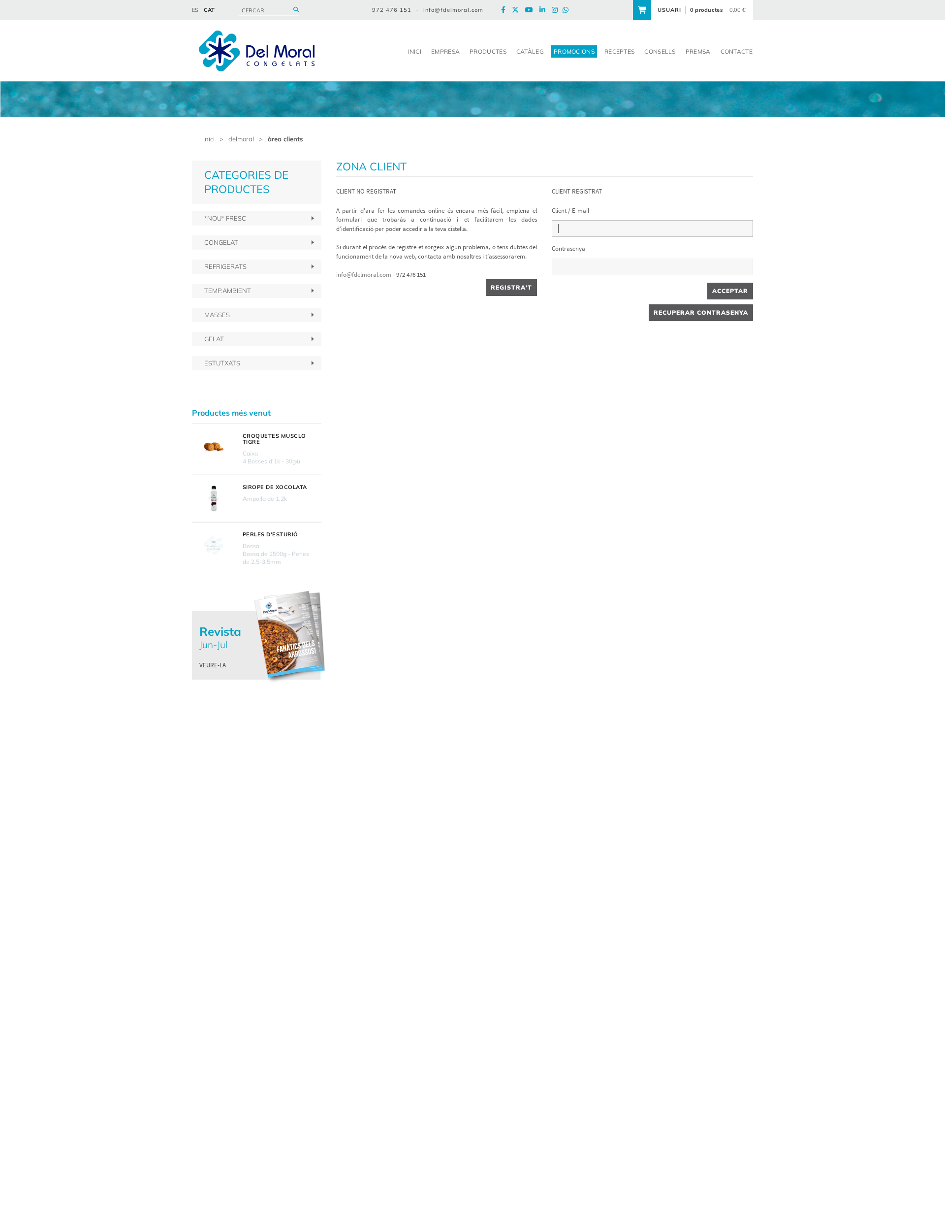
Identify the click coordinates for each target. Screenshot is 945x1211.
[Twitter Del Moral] (518, 10)
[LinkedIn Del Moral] (544, 10)
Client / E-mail (570, 210)
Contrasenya (568, 248)
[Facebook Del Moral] (505, 10)
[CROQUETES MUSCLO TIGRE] (213, 447)
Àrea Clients (285, 139)
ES (195, 9)
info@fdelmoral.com (453, 9)
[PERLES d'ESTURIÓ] (213, 545)
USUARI (669, 9)
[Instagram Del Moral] (557, 10)
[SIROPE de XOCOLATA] (213, 498)
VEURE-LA (212, 665)
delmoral (241, 139)
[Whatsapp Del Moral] (568, 10)
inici (209, 139)
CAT (209, 9)
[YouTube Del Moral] (531, 10)
